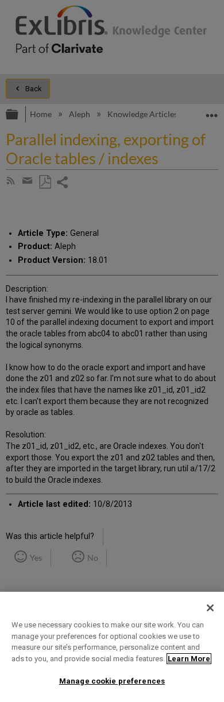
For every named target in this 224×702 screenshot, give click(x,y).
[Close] (210, 607)
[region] (112, 647)
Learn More (189, 658)
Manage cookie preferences (112, 681)
